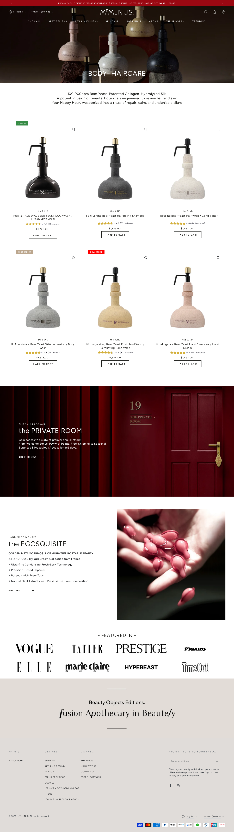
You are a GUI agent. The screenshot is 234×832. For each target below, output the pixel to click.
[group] (43, 224)
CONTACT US (88, 772)
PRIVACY (49, 772)
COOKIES (49, 783)
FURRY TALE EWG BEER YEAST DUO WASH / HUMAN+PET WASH (43, 215)
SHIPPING (50, 760)
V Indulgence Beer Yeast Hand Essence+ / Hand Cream (187, 344)
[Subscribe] (218, 761)
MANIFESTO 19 (88, 766)
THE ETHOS (87, 760)
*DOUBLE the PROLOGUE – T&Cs (62, 799)
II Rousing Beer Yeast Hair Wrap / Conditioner (187, 213)
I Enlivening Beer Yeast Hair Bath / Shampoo (115, 213)
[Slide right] (222, 3)
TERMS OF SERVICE (55, 777)
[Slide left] (11, 3)
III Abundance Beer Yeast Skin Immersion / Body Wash (43, 344)
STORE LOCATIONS (91, 777)
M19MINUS (23, 816)
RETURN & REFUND (55, 766)
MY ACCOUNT (16, 760)
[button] (205, 12)
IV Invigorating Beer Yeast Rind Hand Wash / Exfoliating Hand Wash (115, 344)
